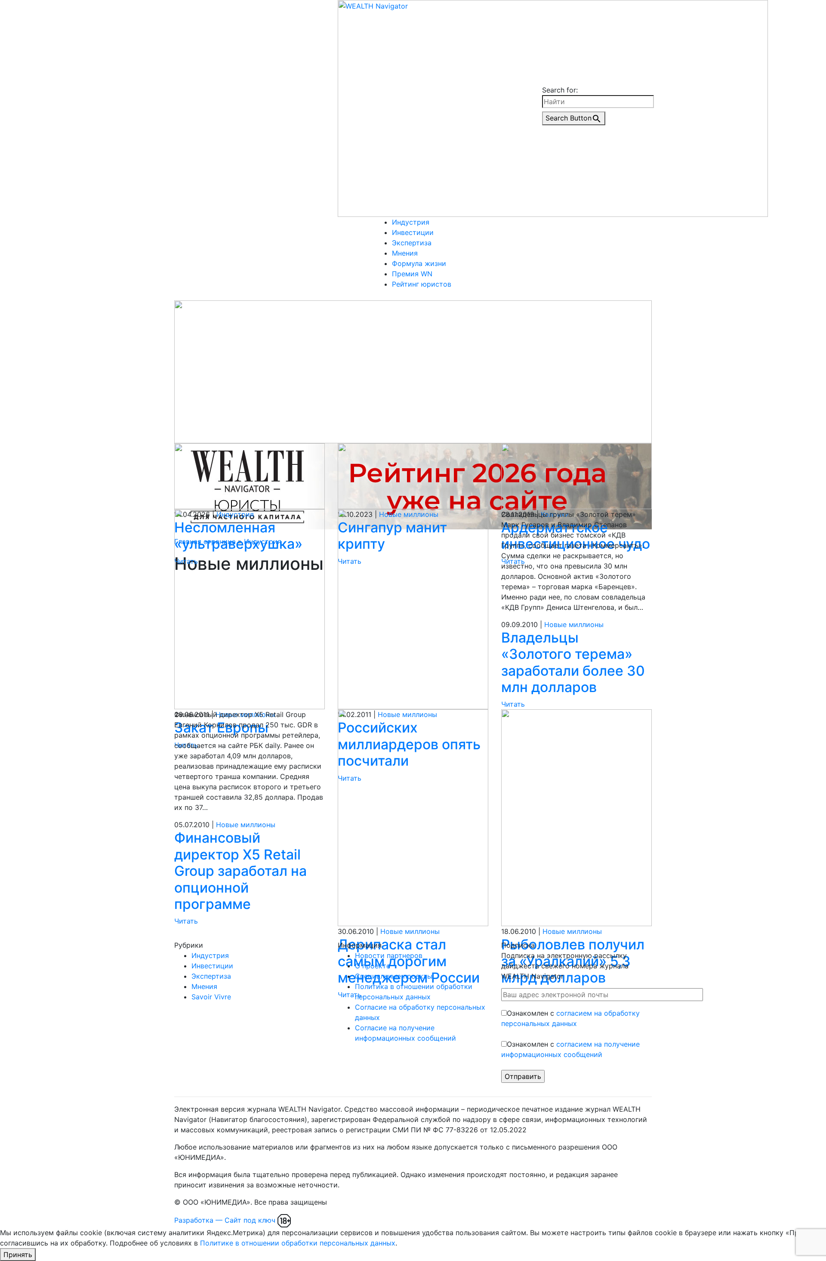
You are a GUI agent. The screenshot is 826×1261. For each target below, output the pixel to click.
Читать (513, 704)
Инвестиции (413, 232)
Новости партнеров (388, 955)
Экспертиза (411, 242)
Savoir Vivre (211, 996)
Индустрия (410, 222)
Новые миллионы (574, 624)
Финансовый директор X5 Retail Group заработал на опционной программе (240, 870)
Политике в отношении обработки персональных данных (297, 1243)
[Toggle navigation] (380, 298)
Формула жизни (419, 263)
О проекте (372, 965)
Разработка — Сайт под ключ (224, 1220)
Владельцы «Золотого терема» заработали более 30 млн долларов (573, 662)
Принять (17, 1254)
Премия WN (412, 273)
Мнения (405, 253)
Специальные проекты (393, 976)
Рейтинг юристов (421, 284)
